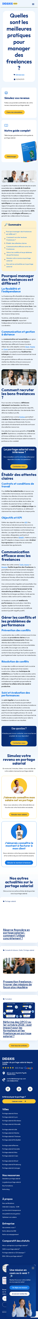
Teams (32, 347)
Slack (27, 347)
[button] (33, 4)
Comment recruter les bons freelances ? (16, 238)
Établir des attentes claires (16, 243)
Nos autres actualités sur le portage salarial (19, 265)
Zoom (6, 349)
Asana (26, 565)
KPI (26, 522)
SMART (21, 537)
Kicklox (22, 417)
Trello (21, 565)
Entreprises (20, 75)
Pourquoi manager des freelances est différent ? (19, 233)
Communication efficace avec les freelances (18, 247)
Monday (4, 567)
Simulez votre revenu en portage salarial (18, 259)
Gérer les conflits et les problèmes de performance (19, 253)
